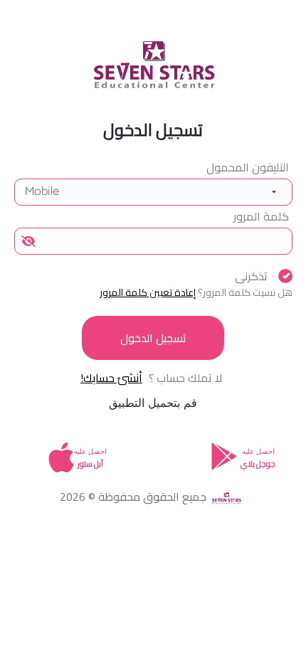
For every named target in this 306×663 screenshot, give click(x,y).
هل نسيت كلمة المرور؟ (245, 292)
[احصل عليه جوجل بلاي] (223, 455)
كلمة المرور (261, 216)
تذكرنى (251, 276)
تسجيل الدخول (153, 338)
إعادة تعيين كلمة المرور (148, 292)
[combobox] (277, 192)
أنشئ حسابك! (111, 377)
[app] (61, 466)
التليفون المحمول (247, 167)
